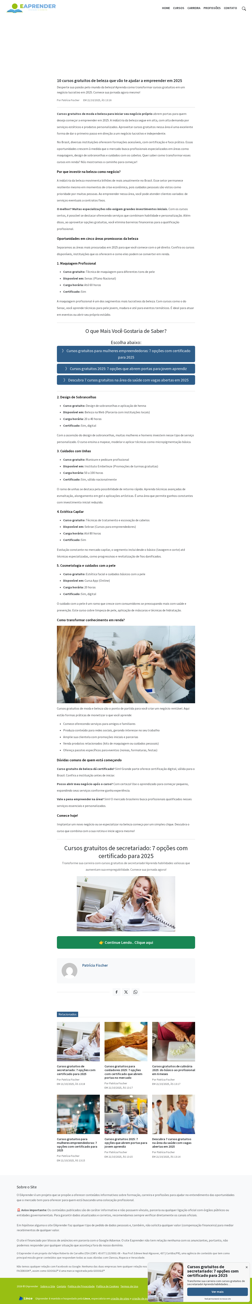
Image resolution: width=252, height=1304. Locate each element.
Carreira (193, 8)
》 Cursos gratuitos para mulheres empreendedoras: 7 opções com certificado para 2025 (126, 354)
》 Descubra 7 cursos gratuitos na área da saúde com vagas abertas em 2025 (126, 379)
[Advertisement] (126, 45)
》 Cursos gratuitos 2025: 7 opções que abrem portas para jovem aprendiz (126, 368)
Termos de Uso (129, 1286)
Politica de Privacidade (81, 1286)
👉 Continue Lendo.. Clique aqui (126, 942)
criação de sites (120, 1298)
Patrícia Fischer (95, 965)
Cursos (178, 8)
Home (166, 8)
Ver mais (217, 1292)
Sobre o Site (47, 1286)
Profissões (212, 8)
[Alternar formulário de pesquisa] (244, 8)
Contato (230, 8)
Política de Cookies (107, 1286)
